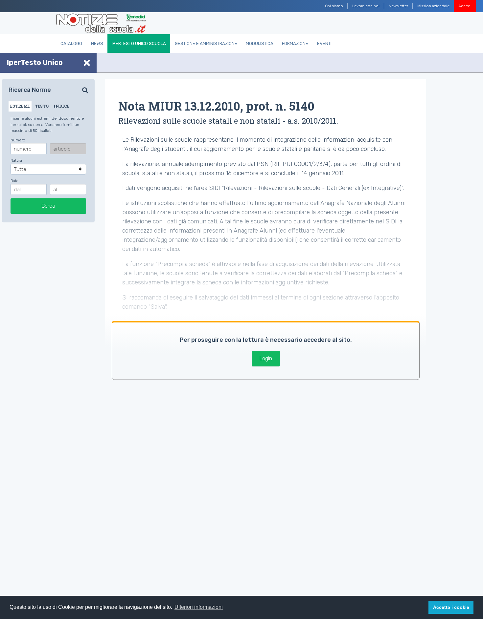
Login (266, 358)
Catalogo (71, 43)
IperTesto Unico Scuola (139, 43)
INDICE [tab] (61, 106)
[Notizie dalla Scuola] (101, 23)
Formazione (295, 43)
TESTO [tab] (42, 106)
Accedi (465, 6)
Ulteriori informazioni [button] (198, 607)
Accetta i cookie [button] (451, 607)
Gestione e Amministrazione (206, 43)
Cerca (48, 206)
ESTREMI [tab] (20, 106)
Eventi (324, 43)
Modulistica (259, 43)
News (97, 43)
